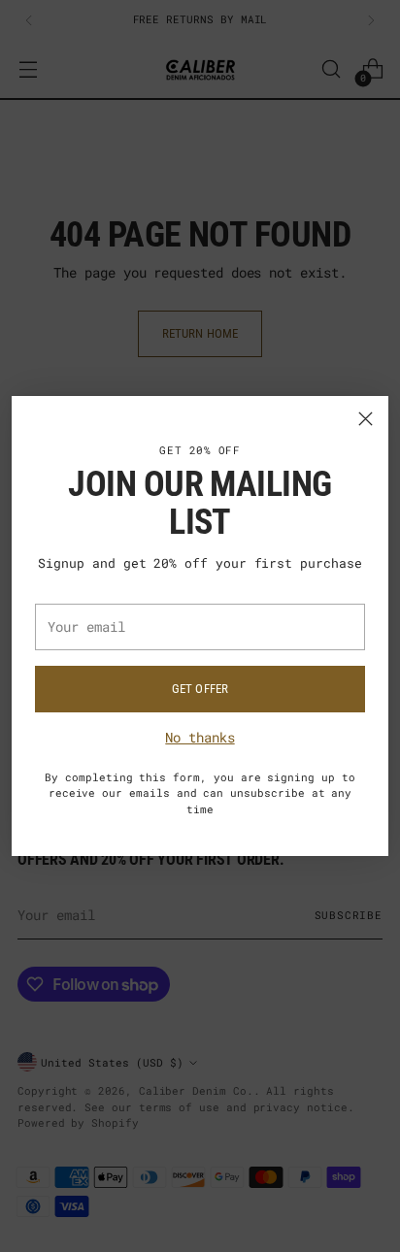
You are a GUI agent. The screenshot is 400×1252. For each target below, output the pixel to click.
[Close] (365, 419)
